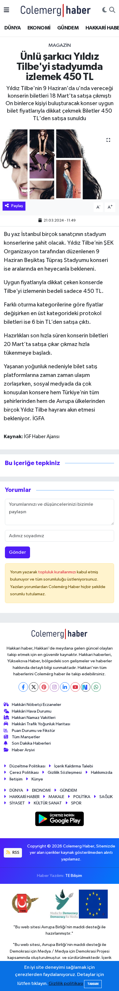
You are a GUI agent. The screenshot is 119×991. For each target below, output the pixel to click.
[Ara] (112, 10)
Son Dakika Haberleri (31, 743)
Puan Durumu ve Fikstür (33, 730)
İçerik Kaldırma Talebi (73, 766)
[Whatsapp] (96, 687)
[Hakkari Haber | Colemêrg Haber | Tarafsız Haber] (56, 10)
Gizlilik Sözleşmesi (65, 772)
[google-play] (59, 819)
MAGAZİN (60, 45)
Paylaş (17, 206)
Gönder (17, 552)
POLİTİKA (81, 797)
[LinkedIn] (65, 687)
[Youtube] (75, 687)
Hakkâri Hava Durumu (31, 711)
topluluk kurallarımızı (57, 572)
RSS (15, 852)
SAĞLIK (106, 797)
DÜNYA (12, 28)
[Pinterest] (44, 687)
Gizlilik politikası (66, 983)
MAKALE (56, 797)
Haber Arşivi (23, 750)
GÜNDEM (68, 28)
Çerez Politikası (24, 772)
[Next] (85, 687)
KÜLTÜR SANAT (48, 803)
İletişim (16, 779)
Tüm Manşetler (26, 737)
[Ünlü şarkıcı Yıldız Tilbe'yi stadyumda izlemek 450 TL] (59, 164)
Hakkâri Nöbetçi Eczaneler (36, 704)
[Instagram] (54, 687)
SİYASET (17, 803)
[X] (33, 687)
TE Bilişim (73, 875)
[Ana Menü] (6, 10)
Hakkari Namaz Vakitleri (33, 717)
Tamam (92, 984)
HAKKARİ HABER (25, 797)
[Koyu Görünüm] (104, 10)
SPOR (76, 803)
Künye (37, 779)
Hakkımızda (101, 772)
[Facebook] (23, 687)
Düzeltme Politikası (27, 766)
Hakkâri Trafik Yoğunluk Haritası (41, 724)
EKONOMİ (39, 28)
